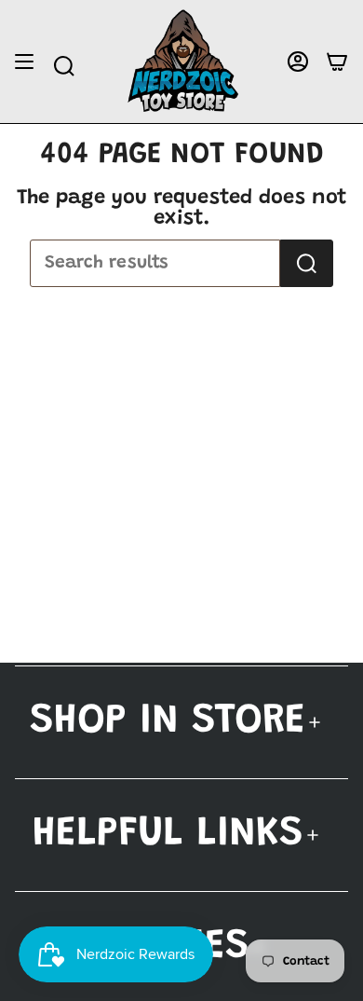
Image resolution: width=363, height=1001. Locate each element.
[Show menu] (24, 62)
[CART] (336, 62)
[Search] (306, 263)
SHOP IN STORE (167, 722)
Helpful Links (168, 835)
